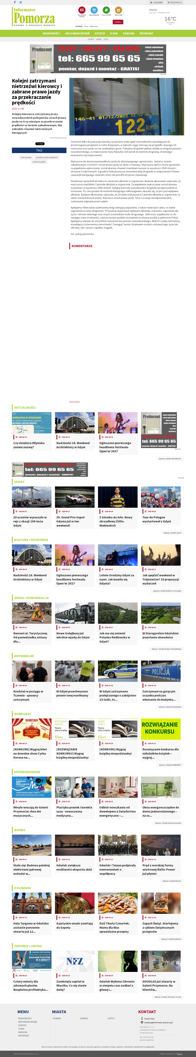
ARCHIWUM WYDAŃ (82, 16)
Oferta (100, 33)
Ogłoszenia (94, 26)
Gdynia (98, 39)
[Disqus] (126, 288)
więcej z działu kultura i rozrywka (167, 591)
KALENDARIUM (94, 15)
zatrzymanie (26, 157)
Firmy (86, 26)
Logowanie (158, 2)
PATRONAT (146, 33)
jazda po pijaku (39, 161)
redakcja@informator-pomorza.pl (158, 1022)
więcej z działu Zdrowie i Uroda (168, 997)
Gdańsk (91, 39)
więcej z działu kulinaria (171, 939)
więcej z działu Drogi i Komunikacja (166, 649)
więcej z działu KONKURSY (170, 765)
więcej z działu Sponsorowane (168, 823)
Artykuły (79, 26)
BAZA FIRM (118, 15)
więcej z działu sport (172, 532)
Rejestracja (176, 2)
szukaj (118, 22)
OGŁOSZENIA (106, 15)
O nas (114, 33)
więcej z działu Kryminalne (170, 707)
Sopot (105, 39)
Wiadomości (51, 33)
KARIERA (128, 33)
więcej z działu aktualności (170, 458)
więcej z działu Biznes (172, 881)
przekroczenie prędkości (47, 157)
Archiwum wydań (77, 33)
